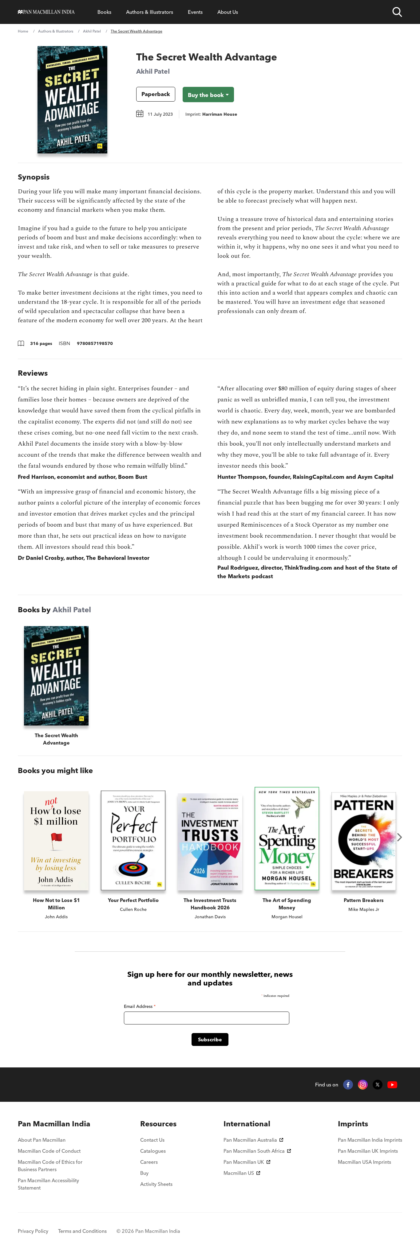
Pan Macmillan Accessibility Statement (48, 1184)
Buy (144, 1173)
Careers (149, 1162)
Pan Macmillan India (54, 1123)
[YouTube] (392, 1084)
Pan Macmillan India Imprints (370, 1140)
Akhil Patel (92, 31)
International (247, 1123)
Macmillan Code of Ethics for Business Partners (50, 1165)
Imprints (353, 1123)
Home (23, 31)
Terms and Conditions (82, 1231)
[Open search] (397, 12)
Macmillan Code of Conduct (49, 1151)
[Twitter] (377, 1085)
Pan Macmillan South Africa (254, 1151)
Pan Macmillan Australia (250, 1140)
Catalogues (153, 1151)
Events (195, 12)
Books (104, 12)
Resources (158, 1123)
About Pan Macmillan (41, 1140)
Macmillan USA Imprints (364, 1162)
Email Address (140, 1006)
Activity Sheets (156, 1184)
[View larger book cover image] (72, 99)
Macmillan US (239, 1173)
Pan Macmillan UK (244, 1162)
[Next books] (399, 837)
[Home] (46, 12)
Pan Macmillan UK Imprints (368, 1151)
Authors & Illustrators (149, 12)
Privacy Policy (33, 1231)
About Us (227, 12)
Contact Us (152, 1140)
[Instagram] (363, 1085)
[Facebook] (348, 1085)
